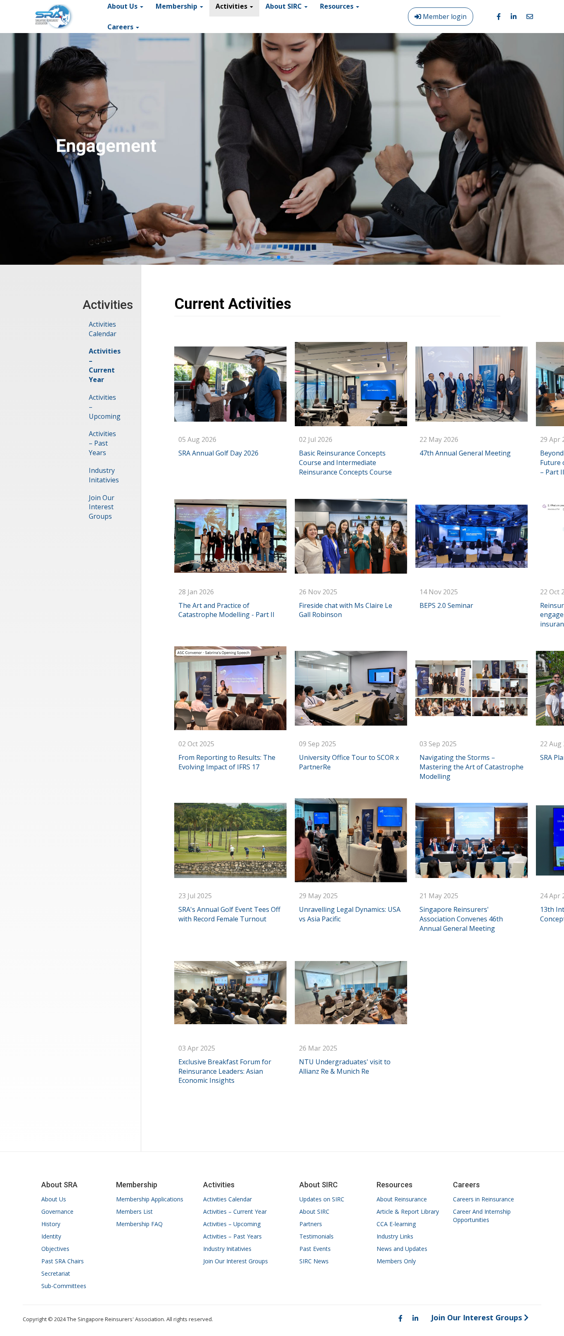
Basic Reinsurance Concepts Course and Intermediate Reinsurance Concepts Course (345, 462)
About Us (53, 1199)
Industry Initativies (104, 475)
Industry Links (395, 1236)
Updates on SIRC (321, 1199)
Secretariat (55, 1273)
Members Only (396, 1261)
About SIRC (314, 1211)
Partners (310, 1224)
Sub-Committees (63, 1286)
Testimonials (316, 1236)
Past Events (315, 1249)
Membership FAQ (139, 1224)
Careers (121, 26)
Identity (51, 1236)
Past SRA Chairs (62, 1261)
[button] (272, 257)
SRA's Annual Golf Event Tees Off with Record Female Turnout (229, 914)
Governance (57, 1211)
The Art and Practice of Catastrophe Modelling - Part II (226, 610)
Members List (134, 1211)
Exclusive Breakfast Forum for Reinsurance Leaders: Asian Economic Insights (224, 1071)
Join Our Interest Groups (101, 507)
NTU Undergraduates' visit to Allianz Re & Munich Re (345, 1066)
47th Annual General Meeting (465, 453)
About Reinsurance (402, 1199)
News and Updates (402, 1249)
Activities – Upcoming (105, 407)
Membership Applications (149, 1199)
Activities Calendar (102, 329)
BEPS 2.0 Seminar (446, 605)
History (50, 1224)
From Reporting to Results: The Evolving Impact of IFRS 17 (226, 762)
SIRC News (314, 1261)
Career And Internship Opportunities (482, 1216)
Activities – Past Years (102, 443)
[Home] (54, 16)
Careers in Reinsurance (483, 1199)
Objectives (55, 1249)
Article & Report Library (408, 1211)
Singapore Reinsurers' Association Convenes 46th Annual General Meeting (461, 919)
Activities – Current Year (105, 365)
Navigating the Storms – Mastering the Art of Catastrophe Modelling (471, 767)
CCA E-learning (396, 1224)
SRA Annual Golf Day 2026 (218, 453)
